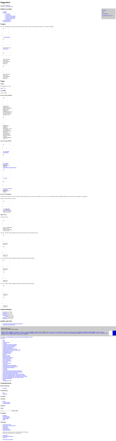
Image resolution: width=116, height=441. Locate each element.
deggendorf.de (7, 37)
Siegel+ (4, 379)
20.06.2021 (5, 368)
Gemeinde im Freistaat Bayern (8, 346)
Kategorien (2, 338)
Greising (7, 316)
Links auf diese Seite (7, 424)
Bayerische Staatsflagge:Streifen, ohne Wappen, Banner (13, 374)
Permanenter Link (6, 428)
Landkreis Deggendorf (6, 164)
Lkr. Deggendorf (105, 15)
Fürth (71, 332)
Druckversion (5, 427)
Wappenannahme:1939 (7, 352)
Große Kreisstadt (6, 342)
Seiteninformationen (7, 429)
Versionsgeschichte (6, 403)
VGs (111, 15)
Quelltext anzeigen (6, 402)
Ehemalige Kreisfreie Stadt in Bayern (10, 348)
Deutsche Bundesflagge (7, 378)
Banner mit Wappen (7, 356)
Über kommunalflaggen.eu (8, 436)
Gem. (109, 15)
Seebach (4, 317)
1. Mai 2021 (5, 364)
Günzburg (74, 332)
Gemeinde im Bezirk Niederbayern (9, 345)
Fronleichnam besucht (7, 380)
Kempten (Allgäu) (92, 332)
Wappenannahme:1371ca (8, 351)
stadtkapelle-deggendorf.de (6, 152)
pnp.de (6, 178)
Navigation (8, 6)
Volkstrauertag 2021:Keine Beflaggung (10, 372)
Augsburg (16, 332)
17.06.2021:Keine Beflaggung (8, 367)
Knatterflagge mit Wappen (8, 357)
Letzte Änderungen (6, 417)
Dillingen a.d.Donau (50, 332)
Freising (68, 332)
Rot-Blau (4, 354)
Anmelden (5, 388)
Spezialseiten (5, 426)
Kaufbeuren (85, 332)
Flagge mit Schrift (6, 355)
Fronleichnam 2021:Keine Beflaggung (10, 366)
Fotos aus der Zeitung (7, 358)
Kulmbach (101, 332)
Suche (12, 6)
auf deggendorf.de (9, 324)
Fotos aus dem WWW (7, 360)
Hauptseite (5, 415)
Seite (4, 392)
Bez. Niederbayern (105, 13)
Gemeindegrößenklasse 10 (8, 347)
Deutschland (104, 10)
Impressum (5, 437)
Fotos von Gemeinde (7, 363)
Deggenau (5, 313)
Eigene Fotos (5, 362)
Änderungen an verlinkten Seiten (9, 425)
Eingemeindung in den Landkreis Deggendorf (11, 350)
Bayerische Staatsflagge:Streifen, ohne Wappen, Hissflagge (14, 375)
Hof (77, 332)
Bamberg (32, 332)
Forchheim (64, 332)
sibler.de (4, 191)
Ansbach (6, 332)
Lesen (4, 401)
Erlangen (60, 332)
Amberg (2, 332)
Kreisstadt (5, 343)
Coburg (40, 332)
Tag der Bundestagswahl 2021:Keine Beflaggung (12, 370)
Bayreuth (36, 332)
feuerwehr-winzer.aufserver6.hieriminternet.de (9, 167)
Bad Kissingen (21, 332)
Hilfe (4, 419)
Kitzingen (97, 332)
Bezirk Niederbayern (7, 210)
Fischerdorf (5, 314)
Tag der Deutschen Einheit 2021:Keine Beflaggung (12, 371)
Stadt (4, 341)
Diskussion (5, 393)
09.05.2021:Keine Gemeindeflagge (9, 365)
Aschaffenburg (11, 332)
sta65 (2, 88)
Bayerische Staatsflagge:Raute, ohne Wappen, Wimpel (13, 377)
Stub (4, 340)
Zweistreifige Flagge (7, 353)
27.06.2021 (5, 369)
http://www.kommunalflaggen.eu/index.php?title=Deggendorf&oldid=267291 (17, 337)
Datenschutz (5, 435)
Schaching (5, 311)
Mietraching (5, 315)
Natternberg (5, 318)
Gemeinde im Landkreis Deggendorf (10, 344)
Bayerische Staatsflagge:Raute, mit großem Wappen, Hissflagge (15, 376)
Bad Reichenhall (27, 332)
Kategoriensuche (6, 416)
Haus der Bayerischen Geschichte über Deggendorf (13, 323)
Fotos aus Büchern (6, 359)
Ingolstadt (81, 332)
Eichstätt (56, 332)
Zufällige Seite (5, 418)
